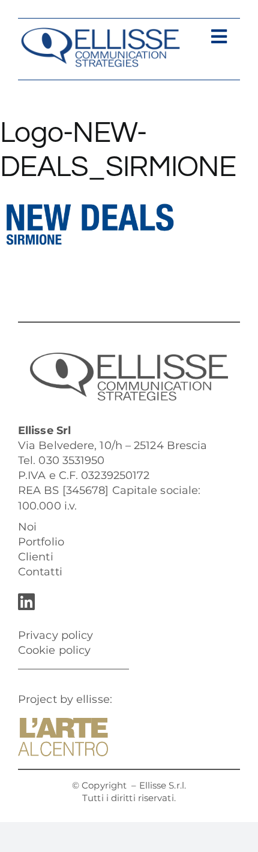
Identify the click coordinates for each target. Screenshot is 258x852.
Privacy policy (55, 635)
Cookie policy (54, 650)
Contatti (40, 571)
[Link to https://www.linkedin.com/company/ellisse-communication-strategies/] (126, 601)
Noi (27, 526)
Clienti (35, 556)
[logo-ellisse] (100, 32)
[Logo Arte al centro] (63, 723)
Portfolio (41, 541)
